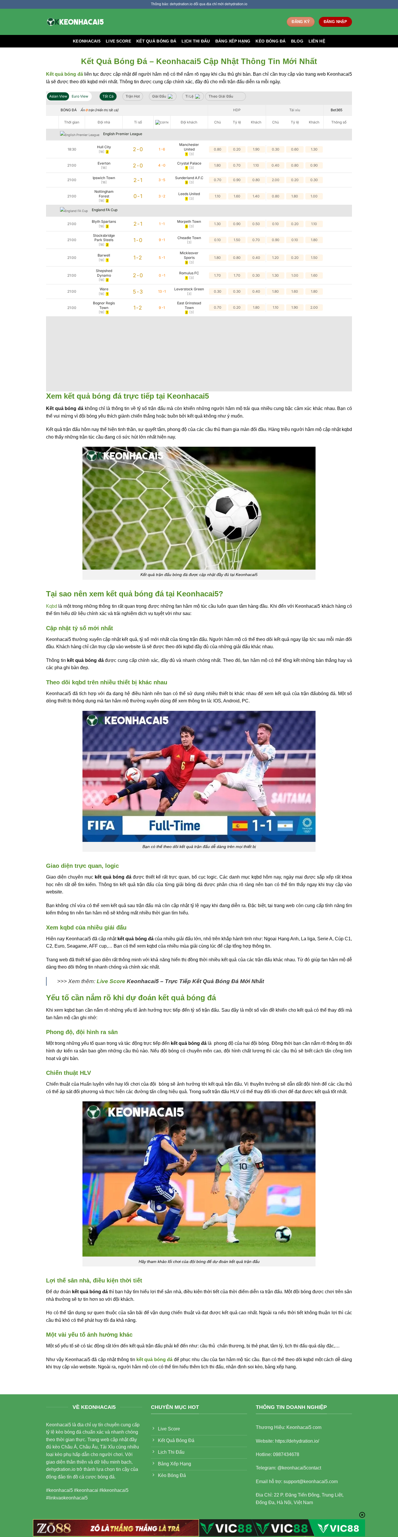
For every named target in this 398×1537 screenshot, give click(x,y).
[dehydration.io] (75, 21)
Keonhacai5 (87, 41)
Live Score (118, 41)
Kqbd (51, 606)
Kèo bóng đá (271, 41)
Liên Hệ (317, 41)
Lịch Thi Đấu (196, 41)
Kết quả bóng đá (156, 41)
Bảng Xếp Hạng (233, 41)
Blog (297, 41)
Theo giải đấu (221, 96)
